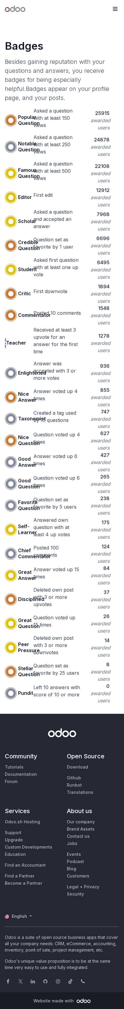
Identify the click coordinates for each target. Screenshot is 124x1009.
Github (74, 777)
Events (74, 854)
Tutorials (14, 766)
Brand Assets (81, 828)
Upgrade (14, 839)
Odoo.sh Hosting (22, 821)
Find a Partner (19, 875)
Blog (71, 868)
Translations (80, 792)
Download (77, 766)
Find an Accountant (25, 865)
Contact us (78, 836)
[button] (115, 9)
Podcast (75, 861)
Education (15, 854)
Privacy (91, 886)
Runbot (74, 785)
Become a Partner (23, 883)
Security (75, 893)
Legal (73, 886)
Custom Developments (28, 847)
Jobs (72, 843)
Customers (78, 875)
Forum (11, 781)
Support (13, 832)
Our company (81, 821)
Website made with (54, 1000)
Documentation (21, 774)
